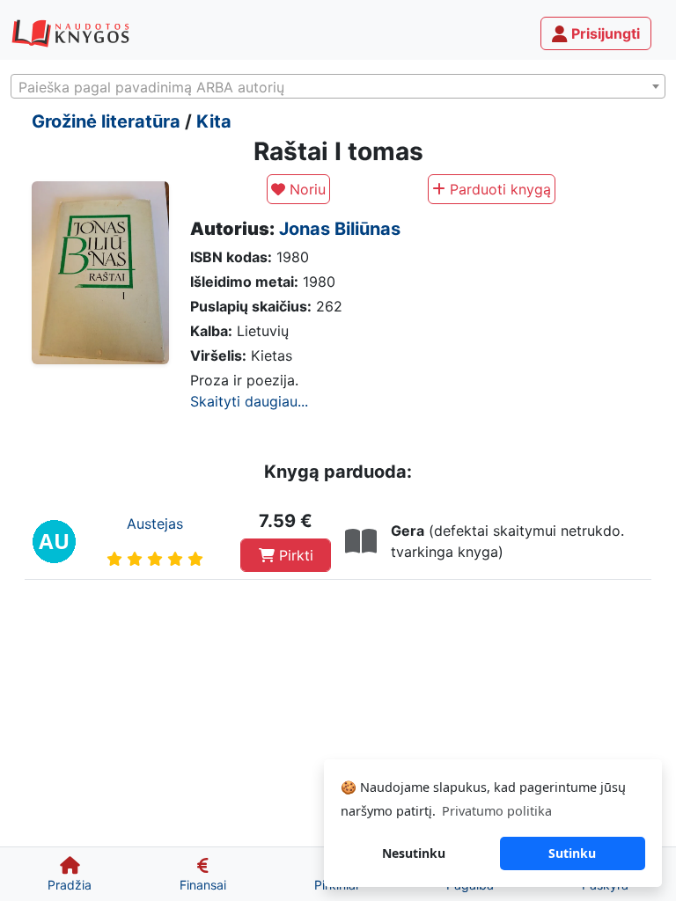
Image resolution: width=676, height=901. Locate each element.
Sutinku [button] (572, 853)
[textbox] (338, 87)
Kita (213, 121)
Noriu (305, 189)
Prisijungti (604, 33)
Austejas (155, 523)
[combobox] (338, 86)
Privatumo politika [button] (497, 810)
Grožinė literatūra (106, 121)
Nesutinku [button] (413, 853)
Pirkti (294, 555)
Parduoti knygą (498, 189)
